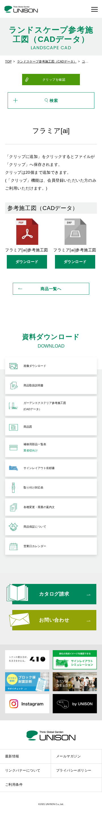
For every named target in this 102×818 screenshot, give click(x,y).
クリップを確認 (53, 79)
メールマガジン (68, 756)
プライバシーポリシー (74, 770)
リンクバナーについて (23, 770)
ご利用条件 (14, 785)
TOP (8, 61)
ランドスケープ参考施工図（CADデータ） (46, 61)
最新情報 (12, 756)
